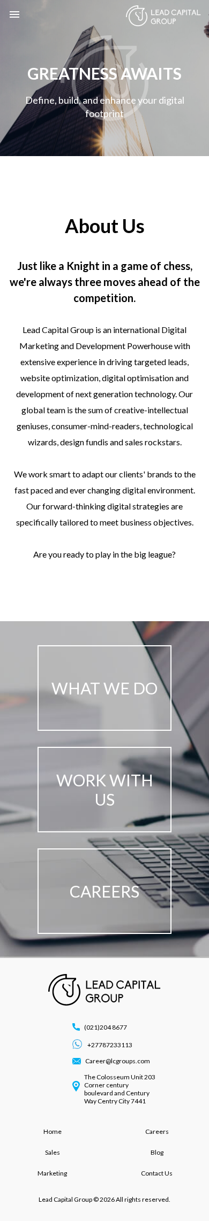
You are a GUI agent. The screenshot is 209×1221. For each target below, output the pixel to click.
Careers (104, 891)
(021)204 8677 (105, 1027)
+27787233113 (109, 1045)
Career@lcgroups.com (117, 1061)
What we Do (104, 688)
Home (52, 1131)
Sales (52, 1152)
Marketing (52, 1173)
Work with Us (104, 789)
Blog (157, 1152)
